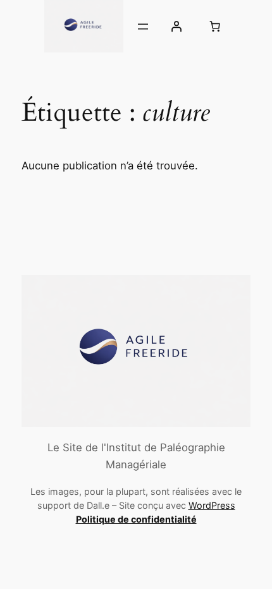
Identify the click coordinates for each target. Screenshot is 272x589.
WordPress (212, 505)
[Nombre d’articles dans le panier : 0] (214, 26)
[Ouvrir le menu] (143, 26)
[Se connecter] (176, 26)
